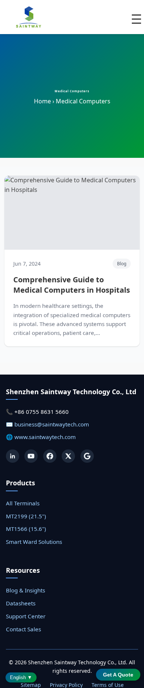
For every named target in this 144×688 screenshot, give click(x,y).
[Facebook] (49, 456)
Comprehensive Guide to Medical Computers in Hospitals (71, 285)
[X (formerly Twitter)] (68, 456)
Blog (121, 263)
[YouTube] (31, 456)
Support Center (25, 616)
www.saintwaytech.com (45, 437)
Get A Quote (118, 675)
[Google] (87, 456)
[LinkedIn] (12, 456)
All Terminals (23, 503)
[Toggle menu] (136, 19)
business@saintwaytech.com (51, 424)
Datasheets (20, 603)
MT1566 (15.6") (26, 528)
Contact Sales (23, 629)
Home (42, 101)
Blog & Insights (25, 590)
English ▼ (21, 677)
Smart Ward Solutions (34, 541)
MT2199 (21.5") (26, 516)
